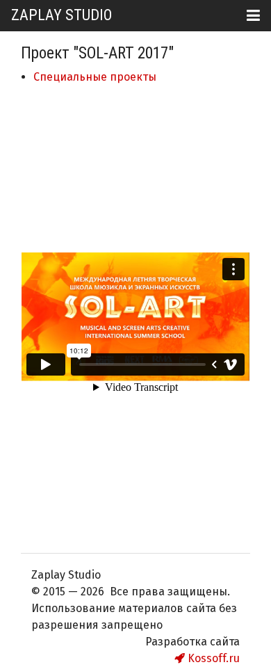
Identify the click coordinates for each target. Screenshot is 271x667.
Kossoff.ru (212, 658)
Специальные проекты (94, 76)
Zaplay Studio (61, 15)
